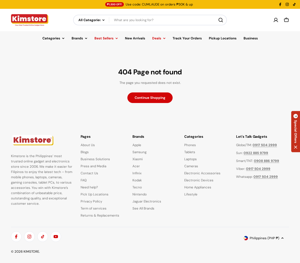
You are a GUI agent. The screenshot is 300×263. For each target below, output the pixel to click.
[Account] (275, 20)
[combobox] (150, 20)
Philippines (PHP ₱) (264, 238)
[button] (295, 131)
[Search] (220, 20)
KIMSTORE (31, 251)
